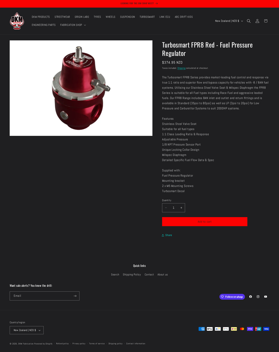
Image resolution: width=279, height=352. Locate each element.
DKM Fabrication (26, 343)
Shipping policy (115, 343)
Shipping (181, 68)
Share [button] (168, 235)
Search (115, 274)
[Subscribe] (75, 295)
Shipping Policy (132, 274)
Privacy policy (78, 343)
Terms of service (97, 343)
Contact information (135, 343)
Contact (149, 274)
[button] (72, 25)
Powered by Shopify (43, 343)
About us (163, 274)
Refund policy (62, 343)
